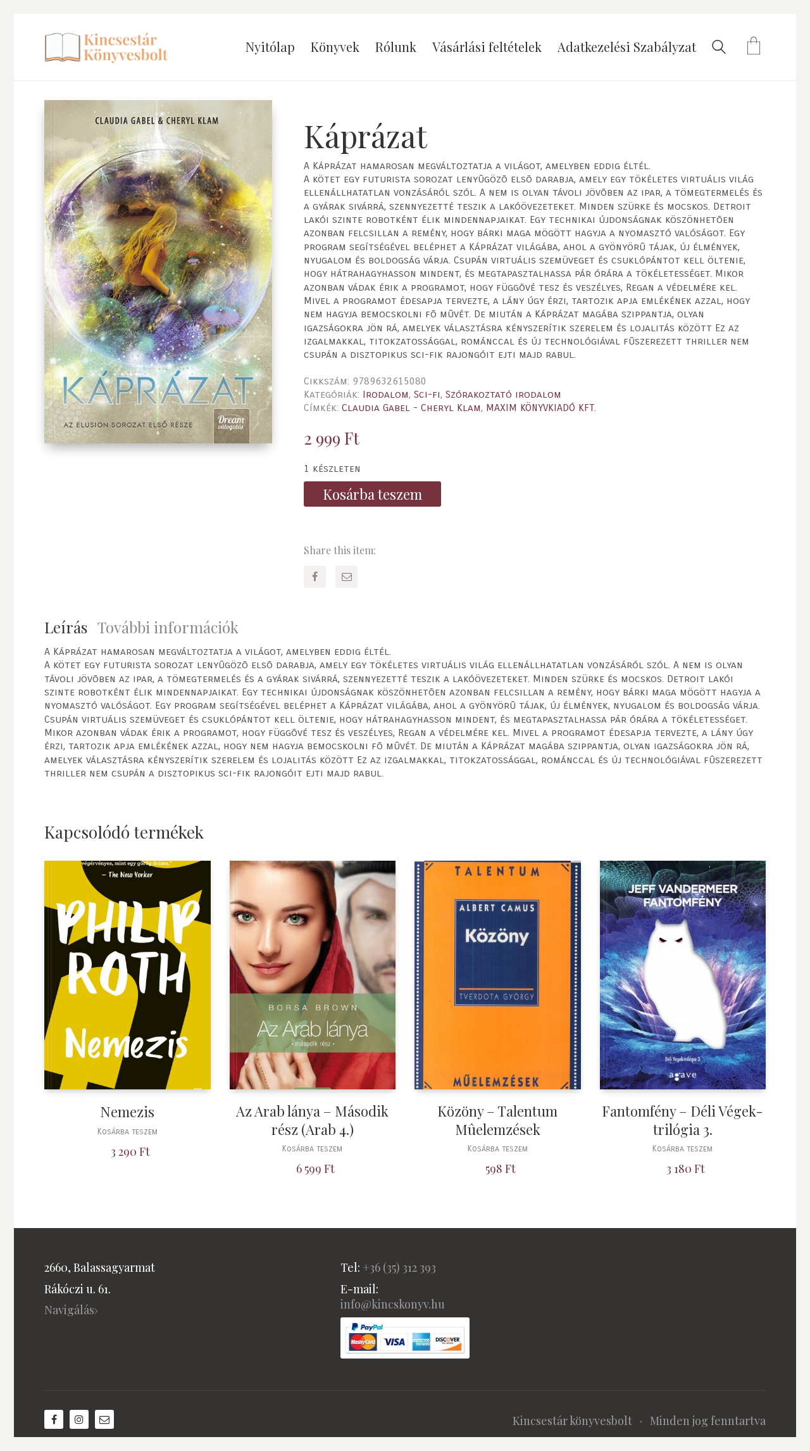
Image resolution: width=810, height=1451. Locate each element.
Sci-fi (427, 394)
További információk (168, 627)
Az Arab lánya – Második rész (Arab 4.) (312, 1120)
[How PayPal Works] (405, 1338)
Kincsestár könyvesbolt (572, 1420)
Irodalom (386, 394)
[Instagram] (79, 1419)
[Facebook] (315, 577)
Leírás (65, 627)
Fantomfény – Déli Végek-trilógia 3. (682, 1120)
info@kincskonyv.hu (392, 1304)
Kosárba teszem (372, 494)
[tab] (70, 627)
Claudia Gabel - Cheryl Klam (411, 408)
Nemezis (127, 1112)
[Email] (346, 577)
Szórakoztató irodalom (503, 394)
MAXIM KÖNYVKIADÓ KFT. (541, 408)
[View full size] (64, 120)
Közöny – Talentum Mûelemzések (497, 1120)
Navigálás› (71, 1309)
